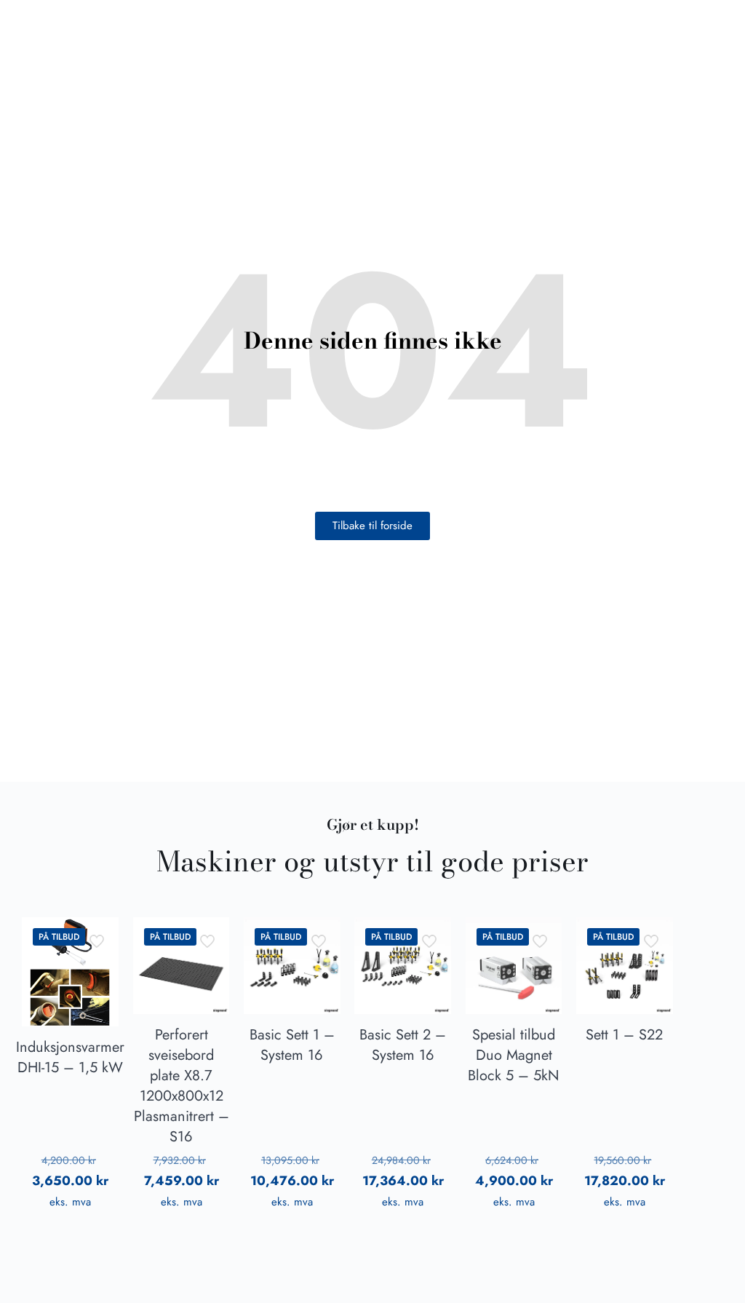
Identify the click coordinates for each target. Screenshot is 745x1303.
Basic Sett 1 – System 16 (292, 1045)
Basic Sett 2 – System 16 (402, 1045)
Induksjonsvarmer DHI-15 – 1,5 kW (70, 1057)
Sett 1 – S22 (624, 1034)
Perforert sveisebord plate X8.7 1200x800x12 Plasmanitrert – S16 (181, 1085)
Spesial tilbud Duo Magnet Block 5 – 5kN (513, 1055)
